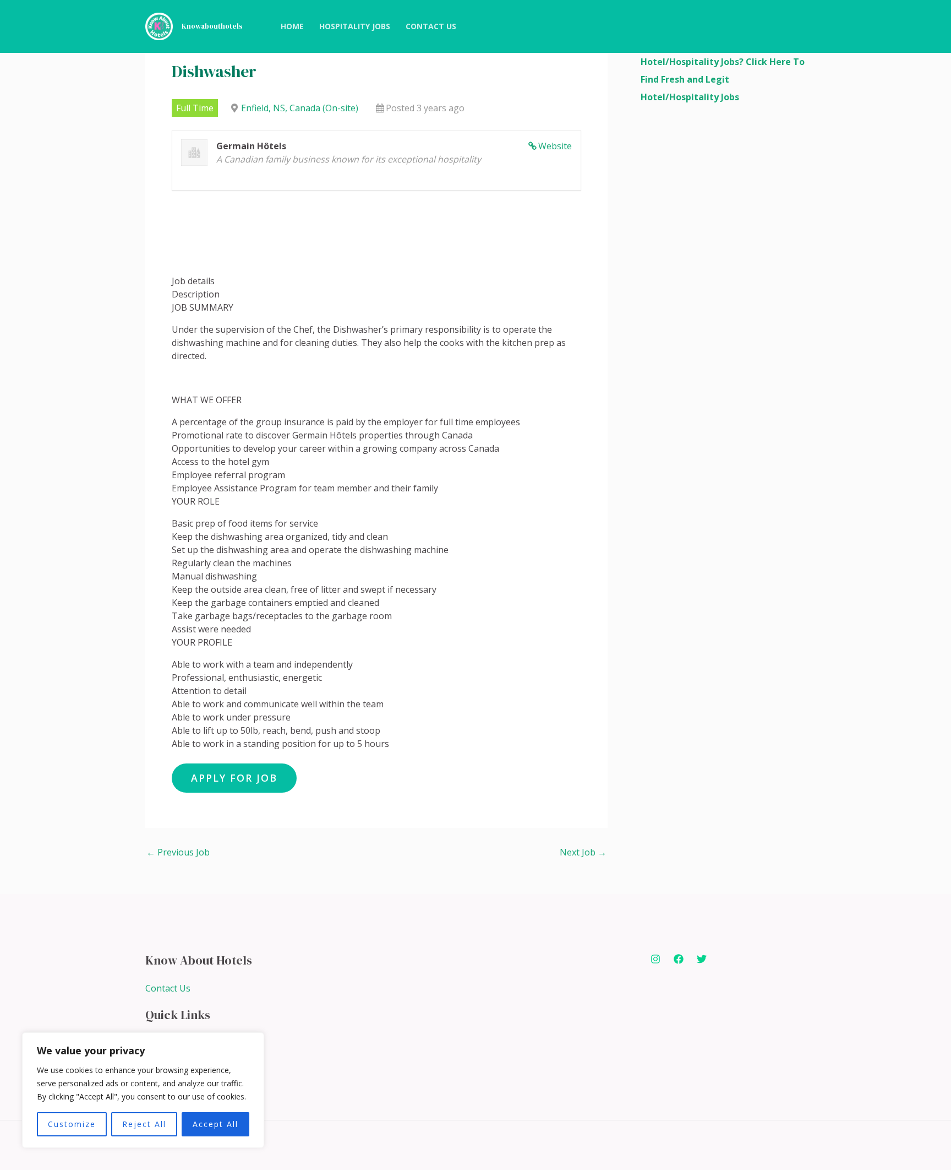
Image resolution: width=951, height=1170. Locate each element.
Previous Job (178, 852)
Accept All (215, 1124)
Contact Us (167, 988)
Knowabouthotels (212, 26)
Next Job (583, 852)
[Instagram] (655, 959)
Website (555, 146)
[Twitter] (702, 959)
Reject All (144, 1124)
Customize (72, 1124)
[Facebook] (679, 959)
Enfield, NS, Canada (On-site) (299, 108)
